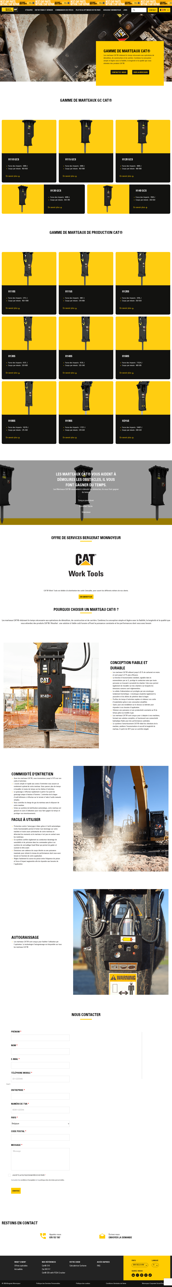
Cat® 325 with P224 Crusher (53, 1273)
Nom (14, 1046)
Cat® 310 (46, 1266)
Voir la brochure (141, 72)
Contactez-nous (119, 72)
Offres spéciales (20, 1266)
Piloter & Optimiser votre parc (88, 10)
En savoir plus (86, 597)
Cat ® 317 (46, 1269)
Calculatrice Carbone (78, 1266)
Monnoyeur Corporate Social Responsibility (156, 1283)
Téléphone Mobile (21, 1073)
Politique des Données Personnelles (48, 1283)
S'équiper (29, 10)
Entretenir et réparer (44, 10)
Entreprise (18, 1090)
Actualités (18, 1269)
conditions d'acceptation (28, 1180)
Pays (14, 1118)
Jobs (125, 10)
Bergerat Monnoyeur (112, 10)
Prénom (16, 1032)
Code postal (18, 1131)
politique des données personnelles (51, 1180)
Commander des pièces (64, 10)
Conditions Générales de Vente (116, 1283)
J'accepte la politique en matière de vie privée (29, 1175)
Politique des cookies (83, 1283)
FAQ (98, 1266)
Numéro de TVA (20, 1104)
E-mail (15, 1059)
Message (16, 1145)
